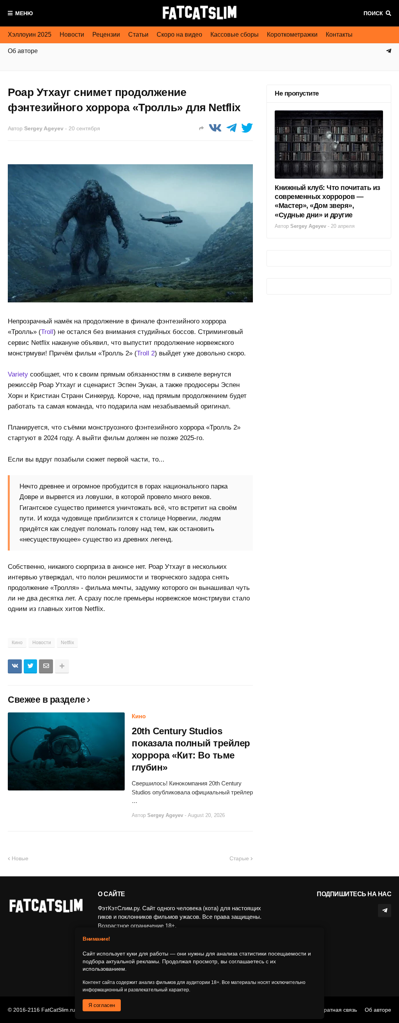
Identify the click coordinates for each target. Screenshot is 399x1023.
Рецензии (106, 34)
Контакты (339, 34)
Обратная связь (336, 1010)
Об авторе (378, 1010)
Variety (18, 374)
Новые (20, 858)
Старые (239, 858)
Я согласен (101, 1005)
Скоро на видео (179, 34)
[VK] (215, 128)
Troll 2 (146, 353)
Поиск (373, 13)
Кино (17, 642)
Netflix (67, 642)
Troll (47, 332)
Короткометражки (292, 34)
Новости (72, 34)
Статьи (138, 34)
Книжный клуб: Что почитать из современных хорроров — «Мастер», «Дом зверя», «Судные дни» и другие (327, 201)
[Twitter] (247, 128)
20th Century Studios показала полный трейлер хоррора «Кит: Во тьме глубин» (191, 749)
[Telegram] (231, 128)
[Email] (46, 666)
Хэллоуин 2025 (29, 34)
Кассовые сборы (234, 34)
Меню (24, 13)
